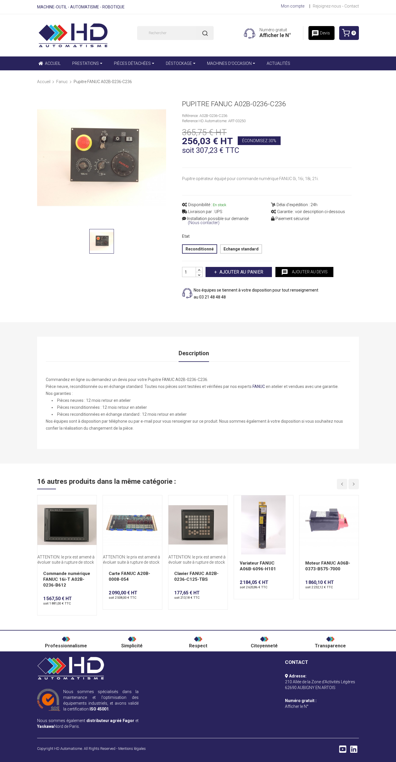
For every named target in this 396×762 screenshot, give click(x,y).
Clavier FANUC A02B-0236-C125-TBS (196, 576)
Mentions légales (132, 748)
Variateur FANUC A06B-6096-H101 (258, 566)
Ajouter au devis (304, 272)
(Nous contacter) (203, 223)
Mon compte (292, 6)
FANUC (259, 386)
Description (194, 353)
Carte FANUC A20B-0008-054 (129, 576)
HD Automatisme (68, 748)
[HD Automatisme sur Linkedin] (353, 750)
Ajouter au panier (241, 272)
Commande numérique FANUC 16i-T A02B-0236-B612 (66, 579)
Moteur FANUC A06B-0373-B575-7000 (327, 566)
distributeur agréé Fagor (110, 720)
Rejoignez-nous (327, 6)
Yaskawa (45, 726)
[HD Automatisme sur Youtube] (342, 750)
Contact (351, 6)
